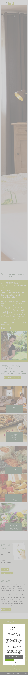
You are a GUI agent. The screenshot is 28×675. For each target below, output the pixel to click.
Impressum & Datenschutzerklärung (14, 662)
